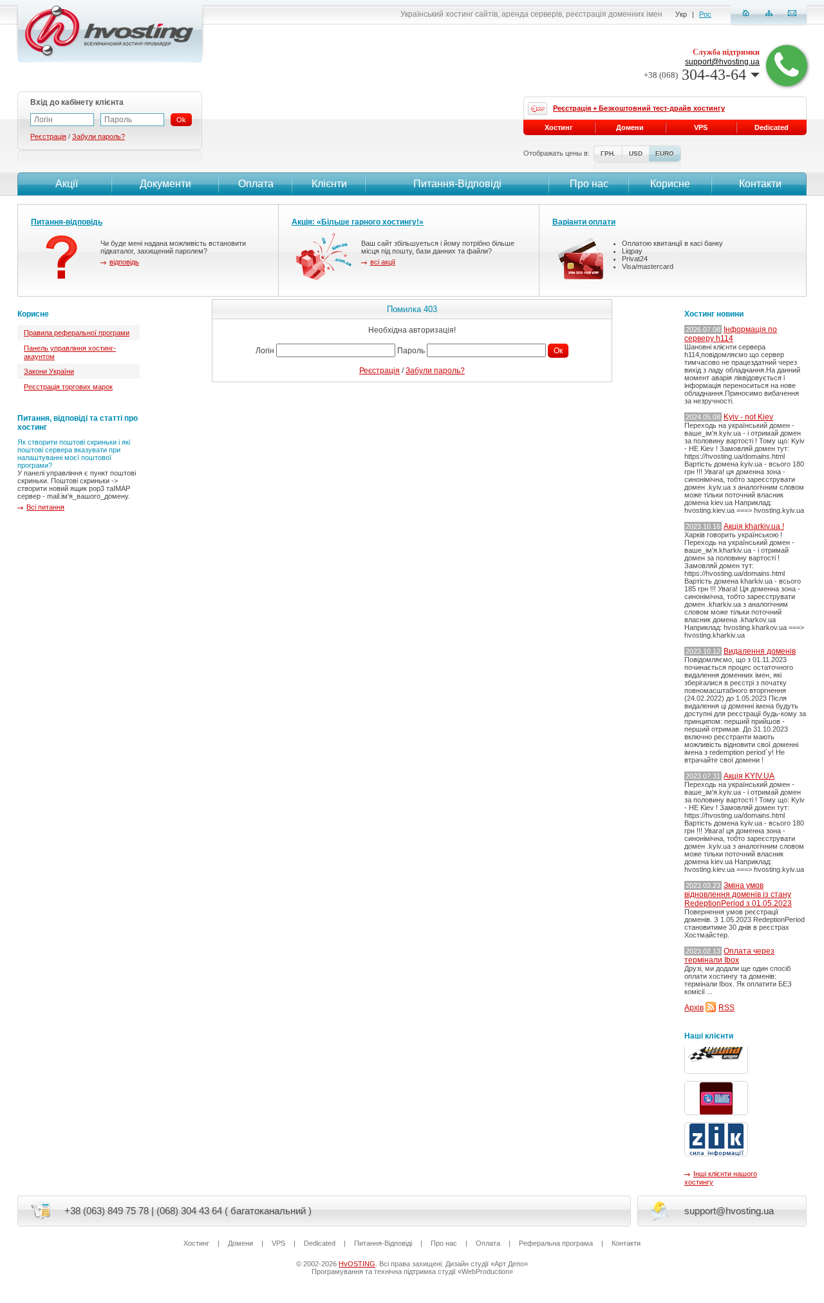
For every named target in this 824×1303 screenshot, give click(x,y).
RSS (726, 1007)
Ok (181, 120)
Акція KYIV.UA (749, 776)
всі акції (382, 262)
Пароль (411, 350)
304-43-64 (695, 74)
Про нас (589, 183)
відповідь (124, 262)
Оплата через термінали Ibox (729, 956)
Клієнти (329, 183)
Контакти (760, 183)
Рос (705, 14)
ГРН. (608, 153)
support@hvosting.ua (722, 61)
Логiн (265, 350)
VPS (700, 127)
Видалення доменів (760, 651)
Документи (165, 183)
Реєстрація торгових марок (68, 387)
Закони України (49, 371)
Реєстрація (379, 370)
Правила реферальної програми (76, 333)
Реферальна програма (556, 1243)
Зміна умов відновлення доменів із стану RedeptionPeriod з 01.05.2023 (738, 894)
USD (635, 153)
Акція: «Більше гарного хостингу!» (358, 221)
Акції (66, 183)
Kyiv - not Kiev (748, 416)
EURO (664, 153)
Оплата (256, 183)
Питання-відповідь (66, 221)
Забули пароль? (435, 370)
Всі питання (45, 507)
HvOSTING (357, 1264)
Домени (630, 127)
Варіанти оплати (583, 221)
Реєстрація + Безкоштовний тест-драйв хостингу (639, 108)
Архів (694, 1007)
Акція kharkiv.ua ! (754, 526)
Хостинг (559, 127)
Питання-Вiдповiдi (457, 183)
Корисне (670, 183)
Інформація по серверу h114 (730, 334)
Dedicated (771, 127)
